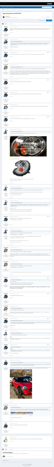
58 (6, 33)
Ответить (49, 20)
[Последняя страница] (7, 23)
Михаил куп (6, 104)
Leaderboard (11, 7)
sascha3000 (6, 64)
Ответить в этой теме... (10, 456)
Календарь (7, 9)
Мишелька (8, 16)
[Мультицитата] (10, 32)
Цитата (12, 32)
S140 (6, 330)
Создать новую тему (42, 20)
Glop (6, 437)
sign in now (20, 453)
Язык (23, 464)
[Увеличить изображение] (28, 146)
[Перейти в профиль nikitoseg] (6, 42)
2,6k (6, 207)
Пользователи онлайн (13, 9)
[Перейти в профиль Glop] (6, 440)
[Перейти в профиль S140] (6, 333)
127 (6, 337)
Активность (6, 7)
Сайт (3, 7)
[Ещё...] (50, 26)
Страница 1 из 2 (11, 449)
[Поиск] (51, 7)
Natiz (6, 360)
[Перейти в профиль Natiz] (6, 363)
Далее (6, 449)
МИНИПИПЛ (4, 3)
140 (6, 111)
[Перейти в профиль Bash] (6, 132)
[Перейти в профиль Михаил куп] (6, 107)
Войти (45, 3)
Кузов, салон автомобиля (13, 17)
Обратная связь (29, 464)
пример (12, 348)
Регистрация (49, 3)
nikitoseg (6, 39)
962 (6, 71)
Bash (6, 129)
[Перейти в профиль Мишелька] (3, 17)
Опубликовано (14, 39)
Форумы (3, 9)
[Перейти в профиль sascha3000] (6, 67)
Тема (25, 464)
